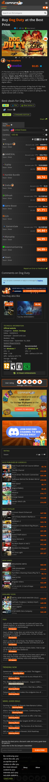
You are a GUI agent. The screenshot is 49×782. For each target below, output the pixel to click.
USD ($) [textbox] (15, 134)
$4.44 (41, 230)
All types (6, 114)
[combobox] (27, 130)
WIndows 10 (33, 348)
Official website (10, 328)
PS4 (15, 105)
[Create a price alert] (45, 39)
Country (6, 130)
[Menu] (46, 3)
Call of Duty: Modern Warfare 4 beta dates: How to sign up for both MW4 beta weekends (24, 649)
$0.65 (41, 148)
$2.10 (41, 218)
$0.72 (41, 158)
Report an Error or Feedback (35, 268)
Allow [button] (38, 767)
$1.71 (41, 210)
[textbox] (19, 130)
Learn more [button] (8, 778)
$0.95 (41, 200)
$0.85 (41, 189)
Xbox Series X (29, 105)
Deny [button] (25, 767)
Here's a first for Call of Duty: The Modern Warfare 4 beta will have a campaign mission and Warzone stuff (23, 642)
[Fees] (38, 139)
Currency (6, 135)
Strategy (22, 331)
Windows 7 (11, 348)
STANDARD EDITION (22, 114)
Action (15, 331)
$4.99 (41, 239)
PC (7, 105)
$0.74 (41, 169)
